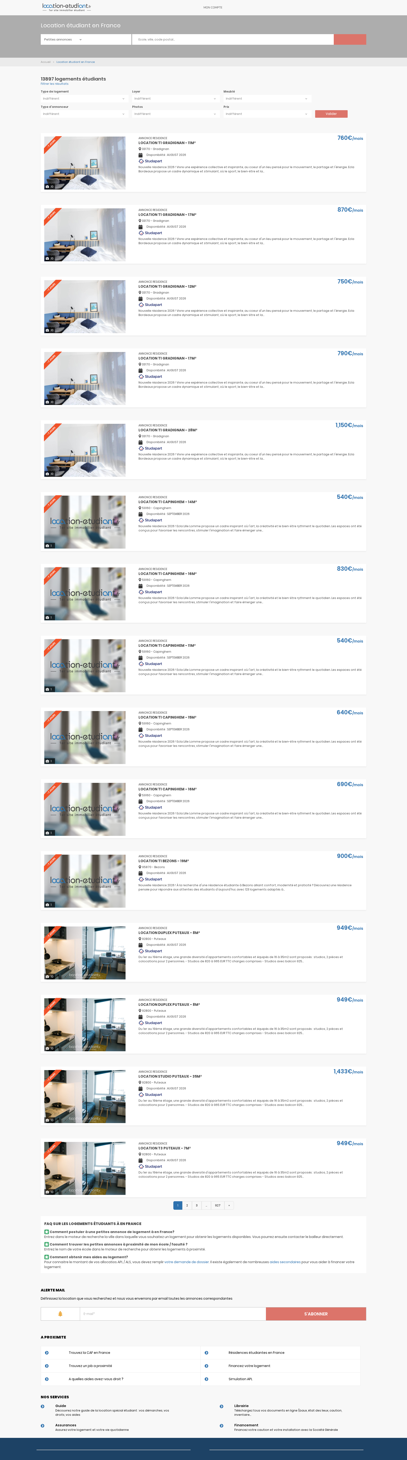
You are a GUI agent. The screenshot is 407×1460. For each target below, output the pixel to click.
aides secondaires (285, 1262)
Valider (331, 114)
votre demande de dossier (186, 1262)
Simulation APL (240, 1379)
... (206, 1205)
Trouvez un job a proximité (90, 1365)
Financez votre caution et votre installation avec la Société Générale (286, 1430)
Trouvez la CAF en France (89, 1352)
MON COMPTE (213, 7)
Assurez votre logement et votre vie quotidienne (92, 1430)
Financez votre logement (249, 1365)
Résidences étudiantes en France (257, 1352)
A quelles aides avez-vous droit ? (96, 1379)
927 (217, 1205)
